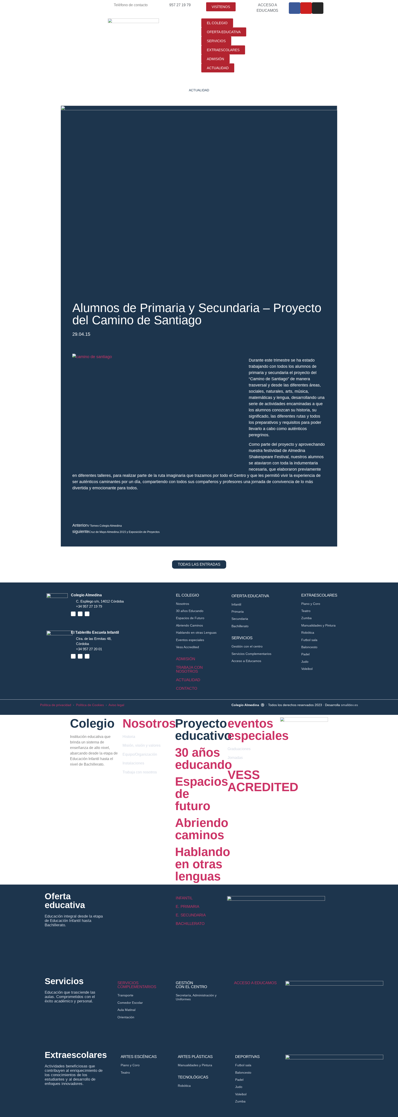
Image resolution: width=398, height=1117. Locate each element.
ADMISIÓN (185, 659)
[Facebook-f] (294, 8)
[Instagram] (317, 8)
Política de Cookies (90, 705)
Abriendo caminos (201, 829)
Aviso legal (116, 705)
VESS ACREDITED (263, 781)
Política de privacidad (55, 705)
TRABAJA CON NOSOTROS (189, 669)
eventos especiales (258, 729)
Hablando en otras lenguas (202, 864)
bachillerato (190, 923)
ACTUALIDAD (188, 680)
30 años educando (203, 758)
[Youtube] (306, 8)
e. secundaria (191, 915)
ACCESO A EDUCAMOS (255, 983)
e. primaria (187, 906)
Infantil (184, 898)
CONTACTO (186, 688)
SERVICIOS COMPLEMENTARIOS (136, 985)
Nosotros (149, 723)
